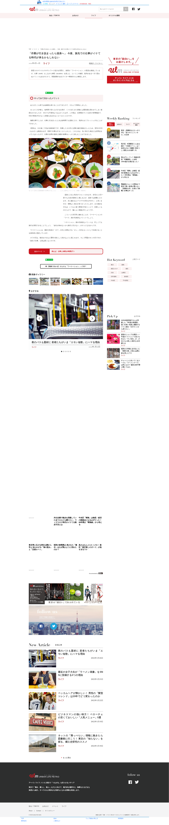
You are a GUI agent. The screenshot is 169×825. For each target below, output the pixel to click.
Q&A (54, 818)
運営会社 (24, 821)
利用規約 (120, 818)
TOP (22, 818)
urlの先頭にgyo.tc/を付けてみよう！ (54, 1)
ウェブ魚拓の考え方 (92, 818)
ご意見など (56, 821)
